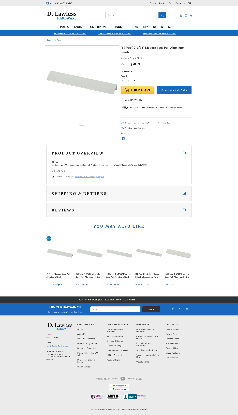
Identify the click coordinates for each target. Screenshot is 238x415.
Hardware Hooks (173, 343)
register (162, 3)
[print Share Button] (141, 139)
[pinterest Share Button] (150, 139)
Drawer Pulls (171, 334)
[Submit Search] (162, 15)
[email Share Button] (132, 139)
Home (80, 329)
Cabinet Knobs (172, 329)
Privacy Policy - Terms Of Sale (87, 354)
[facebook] (173, 309)
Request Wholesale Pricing (174, 90)
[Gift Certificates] (186, 15)
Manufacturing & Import (87, 343)
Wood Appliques (173, 353)
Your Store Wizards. (140, 409)
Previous (231, 407)
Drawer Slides (172, 348)
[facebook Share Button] (123, 139)
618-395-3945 (52, 337)
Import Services (84, 366)
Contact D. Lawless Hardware (115, 330)
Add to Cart (60, 253)
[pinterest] (180, 309)
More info (70, 33)
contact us (180, 3)
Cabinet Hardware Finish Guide (147, 337)
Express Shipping (114, 345)
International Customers (117, 350)
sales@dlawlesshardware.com (57, 346)
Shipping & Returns (115, 341)
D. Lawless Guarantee (86, 348)
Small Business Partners (146, 350)
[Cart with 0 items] (190, 15)
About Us (81, 334)
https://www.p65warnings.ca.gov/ (89, 176)
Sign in (153, 3)
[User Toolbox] (181, 15)
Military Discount (114, 355)
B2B (190, 3)
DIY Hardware (172, 357)
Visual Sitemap (142, 362)
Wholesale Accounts (115, 336)
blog (171, 3)
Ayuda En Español (114, 360)
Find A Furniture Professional (143, 344)
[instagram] (188, 309)
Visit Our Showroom (86, 338)
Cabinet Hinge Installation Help (147, 356)
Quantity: (125, 76)
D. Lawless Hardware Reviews (86, 361)
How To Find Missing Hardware (145, 330)
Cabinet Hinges (172, 338)
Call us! (61, 3)
